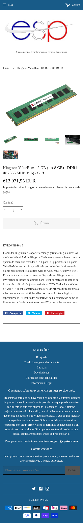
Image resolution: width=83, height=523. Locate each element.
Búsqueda (41, 357)
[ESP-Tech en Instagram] (48, 489)
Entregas (42, 367)
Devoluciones (41, 372)
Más (10, 4)
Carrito (75, 4)
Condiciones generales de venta (41, 362)
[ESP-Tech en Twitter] (34, 489)
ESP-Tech (42, 500)
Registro (72, 470)
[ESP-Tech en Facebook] (40, 489)
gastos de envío (39, 187)
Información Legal (41, 383)
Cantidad (8, 202)
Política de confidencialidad (41, 377)
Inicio (6, 67)
